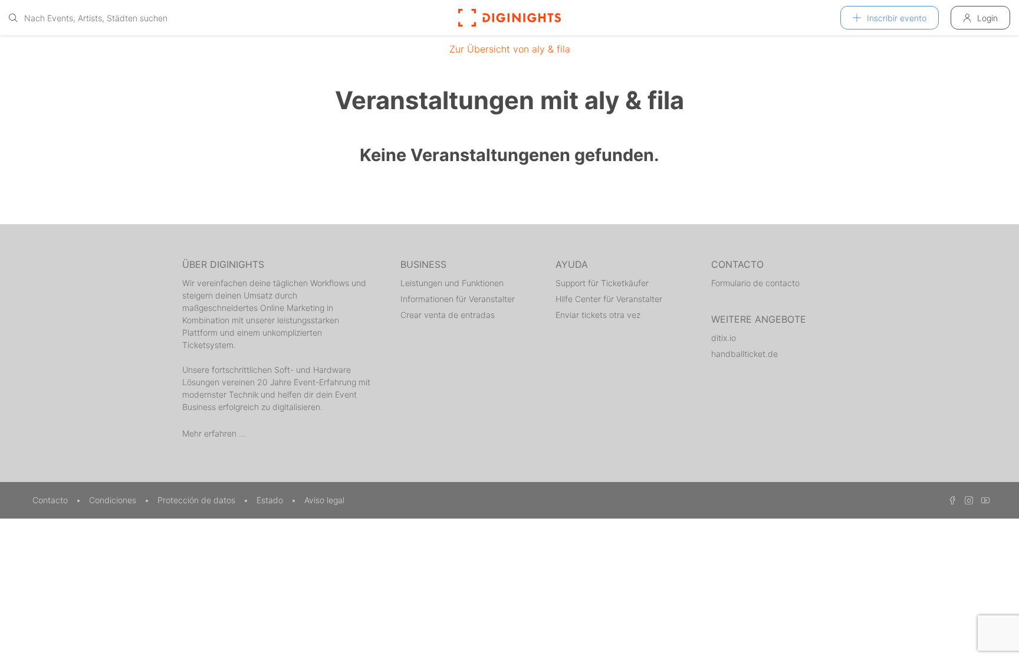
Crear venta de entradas (447, 315)
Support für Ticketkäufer (602, 283)
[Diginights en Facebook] (950, 500)
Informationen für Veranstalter (457, 299)
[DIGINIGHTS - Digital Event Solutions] (509, 17)
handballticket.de (744, 354)
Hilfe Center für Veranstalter (608, 299)
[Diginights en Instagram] (967, 500)
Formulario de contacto (755, 283)
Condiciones (114, 500)
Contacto (51, 500)
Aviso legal (324, 500)
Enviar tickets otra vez (597, 315)
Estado (271, 500)
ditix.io (723, 338)
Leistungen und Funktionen (452, 283)
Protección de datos (197, 500)
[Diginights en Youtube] (982, 500)
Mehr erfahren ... (214, 433)
